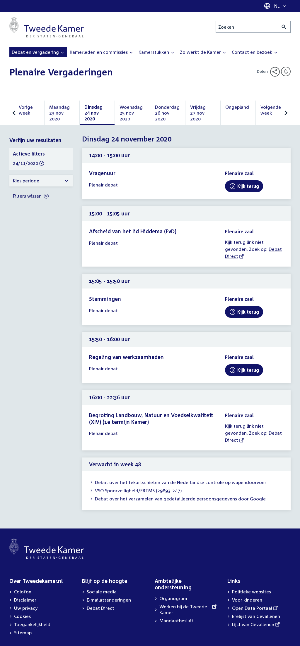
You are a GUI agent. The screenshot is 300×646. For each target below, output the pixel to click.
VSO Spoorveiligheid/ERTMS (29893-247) (138, 490)
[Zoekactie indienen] (284, 27)
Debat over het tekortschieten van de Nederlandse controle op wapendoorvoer (180, 482)
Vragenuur (102, 173)
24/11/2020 (25, 163)
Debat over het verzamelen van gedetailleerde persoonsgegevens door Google (180, 499)
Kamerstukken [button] (154, 52)
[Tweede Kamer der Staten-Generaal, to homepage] (46, 26)
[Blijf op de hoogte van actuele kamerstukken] (286, 71)
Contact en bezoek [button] (252, 52)
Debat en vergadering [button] (36, 52)
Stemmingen (105, 299)
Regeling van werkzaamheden (126, 357)
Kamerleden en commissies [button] (99, 52)
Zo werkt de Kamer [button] (201, 52)
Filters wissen (28, 196)
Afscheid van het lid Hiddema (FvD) (132, 231)
